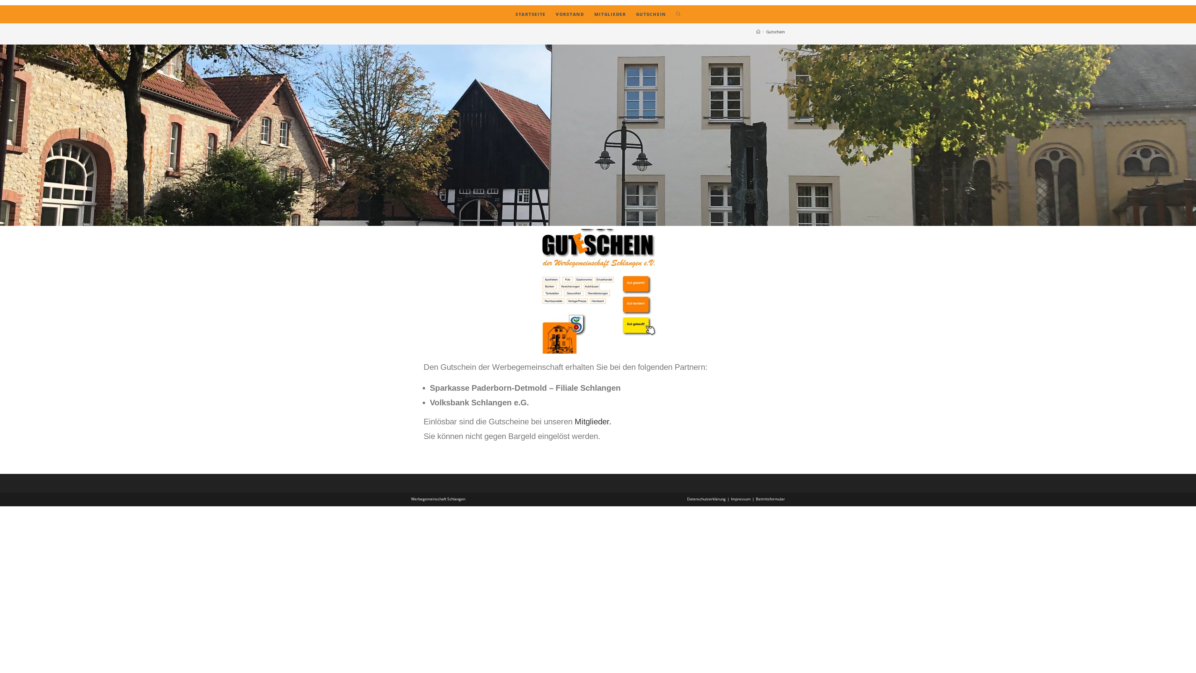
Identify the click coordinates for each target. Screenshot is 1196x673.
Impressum (741, 499)
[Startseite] (758, 32)
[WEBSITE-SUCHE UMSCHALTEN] (678, 14)
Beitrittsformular (770, 499)
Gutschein (775, 32)
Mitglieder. (593, 421)
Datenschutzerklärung (706, 499)
